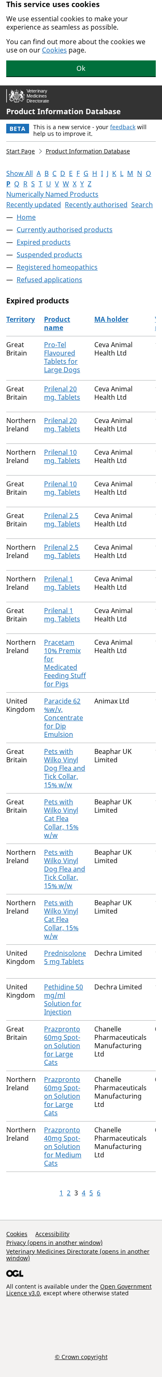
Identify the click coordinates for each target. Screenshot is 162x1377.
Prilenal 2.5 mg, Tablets (62, 519)
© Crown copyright (81, 1356)
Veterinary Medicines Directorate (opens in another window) (78, 1254)
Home (26, 217)
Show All (19, 173)
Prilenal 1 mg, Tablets (62, 583)
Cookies (54, 50)
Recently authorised (96, 204)
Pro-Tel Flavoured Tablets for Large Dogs (62, 357)
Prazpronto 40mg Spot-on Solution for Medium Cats (62, 1146)
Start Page (20, 151)
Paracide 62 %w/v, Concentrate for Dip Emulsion (63, 717)
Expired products (44, 242)
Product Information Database (63, 111)
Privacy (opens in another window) (54, 1243)
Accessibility (52, 1234)
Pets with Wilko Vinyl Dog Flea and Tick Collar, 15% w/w (64, 768)
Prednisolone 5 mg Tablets (65, 957)
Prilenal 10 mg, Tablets (62, 456)
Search (142, 204)
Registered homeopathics (57, 267)
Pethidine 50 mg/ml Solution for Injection (63, 999)
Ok (81, 68)
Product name (57, 323)
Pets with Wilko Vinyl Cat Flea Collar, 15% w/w (61, 818)
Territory (20, 319)
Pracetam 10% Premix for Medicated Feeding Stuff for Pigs (65, 663)
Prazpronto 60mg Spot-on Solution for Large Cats (62, 1045)
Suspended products (49, 254)
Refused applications (49, 279)
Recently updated (33, 204)
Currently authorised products (65, 229)
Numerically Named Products (52, 194)
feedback (122, 127)
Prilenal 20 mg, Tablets (62, 393)
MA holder (111, 319)
